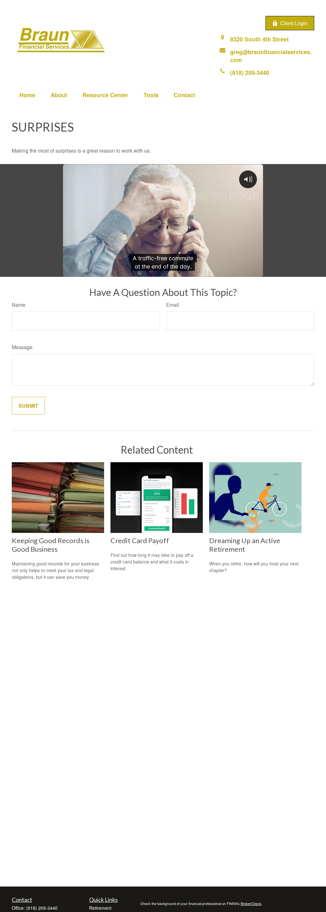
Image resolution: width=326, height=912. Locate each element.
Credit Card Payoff (139, 540)
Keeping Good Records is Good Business (50, 544)
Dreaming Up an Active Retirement (244, 544)
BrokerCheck (251, 903)
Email (172, 304)
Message (22, 347)
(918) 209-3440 (42, 908)
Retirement (100, 908)
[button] (27, 94)
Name (18, 304)
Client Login (294, 23)
